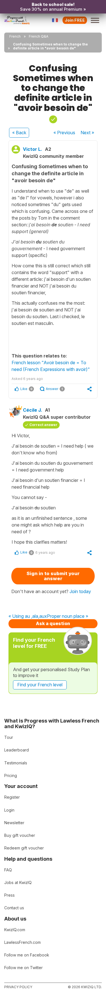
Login (9, 810)
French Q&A (38, 36)
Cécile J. (32, 410)
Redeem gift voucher (24, 848)
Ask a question (53, 623)
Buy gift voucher (19, 835)
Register (12, 797)
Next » (87, 132)
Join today (80, 591)
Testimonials (15, 762)
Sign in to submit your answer (53, 576)
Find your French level (39, 684)
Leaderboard (16, 750)
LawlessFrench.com (22, 942)
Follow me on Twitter (23, 967)
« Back (19, 132)
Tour (8, 737)
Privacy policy (18, 987)
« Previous (64, 132)
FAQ (8, 869)
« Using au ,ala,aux (27, 616)
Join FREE (75, 20)
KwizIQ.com (14, 929)
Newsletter (14, 822)
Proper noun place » (67, 616)
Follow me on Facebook (26, 955)
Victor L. (32, 149)
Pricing (10, 775)
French (15, 36)
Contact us (14, 907)
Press (9, 895)
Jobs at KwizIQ (18, 882)
